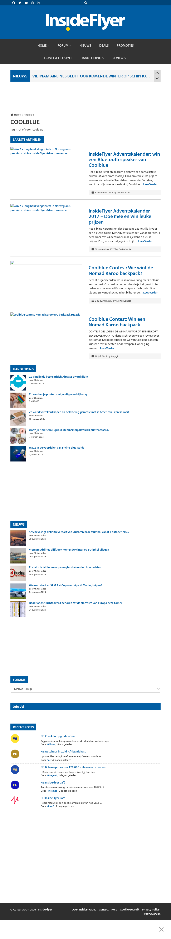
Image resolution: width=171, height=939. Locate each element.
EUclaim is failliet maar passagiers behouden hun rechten (65, 567)
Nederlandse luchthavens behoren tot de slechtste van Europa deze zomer (75, 603)
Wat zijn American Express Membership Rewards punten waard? (69, 430)
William (51, 744)
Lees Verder (150, 184)
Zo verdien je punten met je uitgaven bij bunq (58, 394)
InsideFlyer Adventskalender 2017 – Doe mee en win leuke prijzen (120, 216)
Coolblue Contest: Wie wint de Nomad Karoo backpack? (121, 270)
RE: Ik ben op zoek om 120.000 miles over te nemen (73, 767)
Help (114, 909)
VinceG (50, 806)
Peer (49, 759)
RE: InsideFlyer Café (53, 782)
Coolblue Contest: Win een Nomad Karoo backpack (117, 321)
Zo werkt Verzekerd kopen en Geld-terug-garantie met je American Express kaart (79, 412)
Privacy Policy (151, 909)
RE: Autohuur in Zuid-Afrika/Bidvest (63, 751)
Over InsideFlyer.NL (84, 909)
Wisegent (52, 775)
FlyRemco (52, 790)
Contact (104, 909)
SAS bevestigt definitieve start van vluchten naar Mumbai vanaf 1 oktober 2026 (79, 532)
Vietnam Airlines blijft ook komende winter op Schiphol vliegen (91, 75)
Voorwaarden (152, 913)
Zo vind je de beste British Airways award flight (58, 376)
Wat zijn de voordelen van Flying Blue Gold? (56, 447)
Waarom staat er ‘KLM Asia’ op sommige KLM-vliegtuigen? (65, 585)
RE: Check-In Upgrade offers (58, 736)
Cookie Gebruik (129, 909)
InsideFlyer (45, 909)
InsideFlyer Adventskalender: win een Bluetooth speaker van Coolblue (124, 159)
